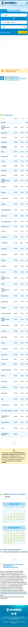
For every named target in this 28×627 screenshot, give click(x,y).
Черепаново (4, 243)
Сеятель (3, 364)
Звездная (4, 387)
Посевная (4, 248)
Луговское (4, 216)
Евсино (3, 272)
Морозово (4, 337)
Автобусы (18, 10)
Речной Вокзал (5, 422)
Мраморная (4, 296)
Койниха (3, 266)
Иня (26, 593)
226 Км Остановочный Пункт (5, 127)
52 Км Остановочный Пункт (5, 319)
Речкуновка (4, 348)
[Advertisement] (14, 51)
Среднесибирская (6, 210)
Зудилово (4, 166)
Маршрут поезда (3, 10)
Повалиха (20, 590)
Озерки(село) (4, 592)
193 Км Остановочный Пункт (5, 181)
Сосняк (3, 161)
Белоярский (4, 156)
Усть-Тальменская (6, 221)
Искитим (3, 307)
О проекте (15, 617)
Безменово (4, 237)
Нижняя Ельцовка (20, 593)
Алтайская (4, 142)
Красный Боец (12, 592)
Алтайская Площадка (12, 590)
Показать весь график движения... (12, 549)
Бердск (12, 593)
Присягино (4, 132)
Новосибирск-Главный (5, 434)
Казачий (3, 175)
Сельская (3, 331)
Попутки (13, 10)
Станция (9, 10)
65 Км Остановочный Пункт (5, 290)
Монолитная (4, 301)
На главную (7, 617)
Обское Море (4, 359)
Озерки (3, 204)
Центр (2, 595)
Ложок (24, 592)
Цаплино (3, 192)
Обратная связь (14, 619)
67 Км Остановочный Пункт (5, 278)
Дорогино (19, 592)
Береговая (4, 354)
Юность (3, 375)
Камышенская (5, 405)
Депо (2, 151)
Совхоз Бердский (5, 593)
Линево (3, 260)
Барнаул (3, 122)
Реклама (21, 617)
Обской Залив (5, 325)
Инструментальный (6, 410)
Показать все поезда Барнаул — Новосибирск (15, 552)
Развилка (3, 137)
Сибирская (4, 393)
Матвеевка (4, 381)
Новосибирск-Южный (5, 416)
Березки (3, 186)
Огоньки (3, 231)
